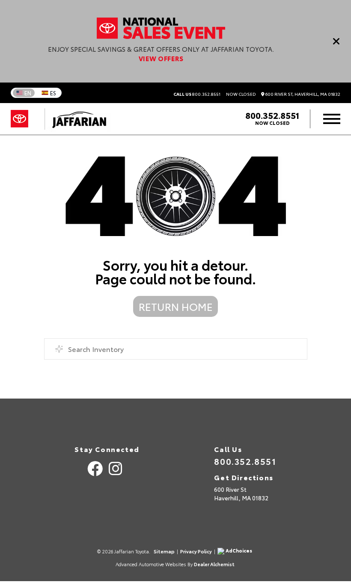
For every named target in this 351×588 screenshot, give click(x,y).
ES (53, 93)
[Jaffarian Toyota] (75, 119)
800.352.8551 (196, 94)
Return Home (176, 306)
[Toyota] (19, 119)
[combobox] (175, 349)
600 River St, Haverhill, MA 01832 (302, 94)
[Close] (336, 41)
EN (27, 93)
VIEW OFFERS (161, 58)
